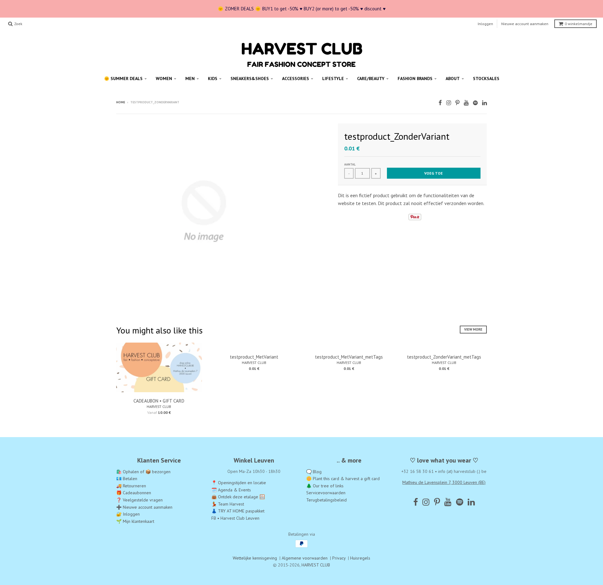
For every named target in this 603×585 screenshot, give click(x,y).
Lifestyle (333, 78)
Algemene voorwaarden (305, 558)
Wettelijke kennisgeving (255, 558)
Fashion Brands (415, 78)
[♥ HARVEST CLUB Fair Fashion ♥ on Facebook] (440, 102)
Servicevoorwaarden (325, 493)
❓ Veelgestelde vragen (139, 500)
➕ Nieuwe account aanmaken (144, 507)
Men (190, 78)
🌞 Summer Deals (123, 78)
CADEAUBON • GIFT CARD (158, 401)
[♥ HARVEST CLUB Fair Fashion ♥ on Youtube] (466, 102)
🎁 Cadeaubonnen (133, 493)
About (453, 78)
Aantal (350, 164)
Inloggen (485, 23)
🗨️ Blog (314, 471)
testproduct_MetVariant (254, 357)
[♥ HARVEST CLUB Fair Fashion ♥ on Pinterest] (457, 102)
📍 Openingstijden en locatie (238, 482)
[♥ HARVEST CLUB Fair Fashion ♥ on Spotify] (475, 102)
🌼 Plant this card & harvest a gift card (343, 478)
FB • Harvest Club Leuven (235, 518)
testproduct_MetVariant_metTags (349, 357)
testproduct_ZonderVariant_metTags (444, 357)
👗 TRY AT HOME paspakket (237, 511)
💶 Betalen (126, 478)
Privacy (338, 558)
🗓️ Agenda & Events (231, 490)
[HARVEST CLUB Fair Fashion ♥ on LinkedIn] (484, 102)
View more (473, 329)
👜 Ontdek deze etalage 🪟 (238, 497)
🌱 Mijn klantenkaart (135, 521)
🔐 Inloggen (128, 514)
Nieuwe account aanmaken (524, 23)
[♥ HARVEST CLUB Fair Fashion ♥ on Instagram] (448, 102)
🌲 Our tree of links (325, 486)
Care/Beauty (370, 78)
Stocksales (486, 78)
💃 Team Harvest (227, 504)
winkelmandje (578, 23)
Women (164, 78)
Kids (212, 78)
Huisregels (360, 558)
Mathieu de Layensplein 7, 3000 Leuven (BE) (444, 482)
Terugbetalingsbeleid (326, 500)
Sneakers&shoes (250, 78)
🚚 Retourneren (131, 486)
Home (120, 102)
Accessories (295, 78)
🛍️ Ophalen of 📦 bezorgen (143, 471)
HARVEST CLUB (159, 406)
